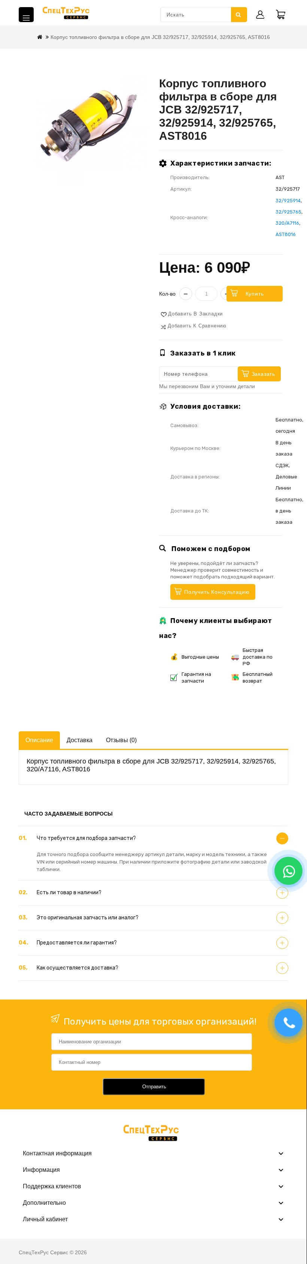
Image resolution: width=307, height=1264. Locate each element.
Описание (39, 740)
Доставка (79, 740)
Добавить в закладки (195, 314)
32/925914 (288, 200)
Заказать (263, 374)
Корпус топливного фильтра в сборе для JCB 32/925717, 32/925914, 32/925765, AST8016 (160, 37)
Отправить (154, 1086)
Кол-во (167, 294)
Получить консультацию (217, 592)
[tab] (153, 838)
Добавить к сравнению (197, 326)
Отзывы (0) (121, 740)
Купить (255, 294)
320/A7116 (287, 223)
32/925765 (288, 212)
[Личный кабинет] (260, 14)
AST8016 (286, 234)
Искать (239, 14)
